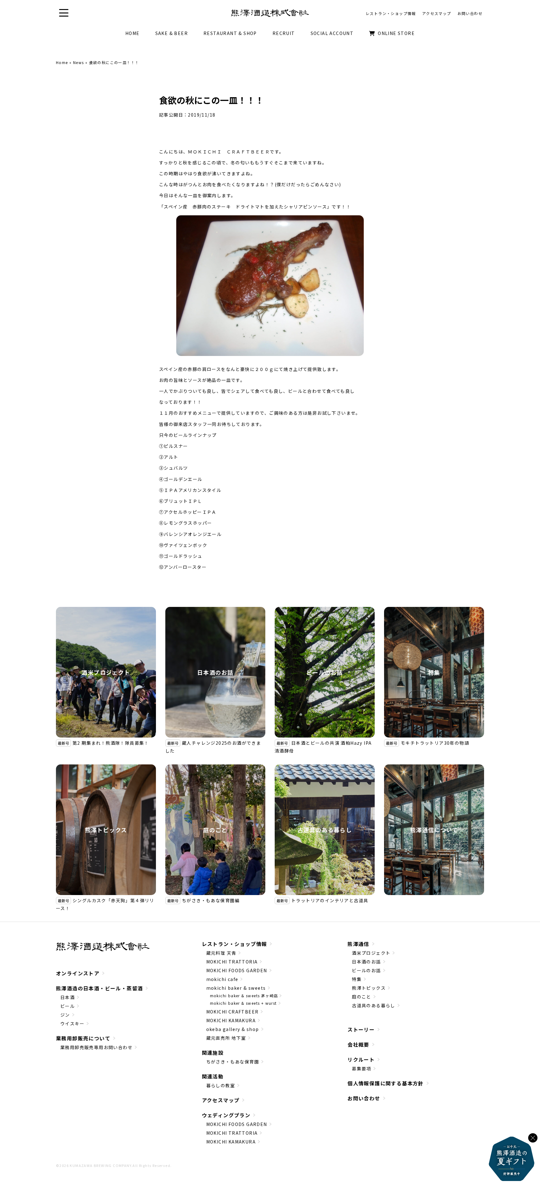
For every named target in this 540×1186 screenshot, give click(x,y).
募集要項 (361, 1068)
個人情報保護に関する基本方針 (386, 1083)
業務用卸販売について (83, 1038)
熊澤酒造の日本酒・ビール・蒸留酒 (99, 988)
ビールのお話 (325, 672)
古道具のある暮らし (325, 830)
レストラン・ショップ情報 (234, 944)
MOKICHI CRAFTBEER (232, 1011)
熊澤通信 (358, 944)
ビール (67, 1006)
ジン (65, 1015)
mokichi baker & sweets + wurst (243, 1003)
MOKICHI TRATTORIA (232, 961)
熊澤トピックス (106, 830)
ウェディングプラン (226, 1115)
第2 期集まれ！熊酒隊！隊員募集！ (110, 743)
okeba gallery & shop (232, 1029)
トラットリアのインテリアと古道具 (329, 900)
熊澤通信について (434, 830)
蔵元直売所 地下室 (226, 1038)
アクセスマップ (221, 1100)
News (78, 62)
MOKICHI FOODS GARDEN (236, 970)
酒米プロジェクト (106, 672)
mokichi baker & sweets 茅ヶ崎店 (244, 995)
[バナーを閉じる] (533, 1138)
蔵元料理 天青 (221, 953)
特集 (434, 672)
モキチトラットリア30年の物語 (435, 743)
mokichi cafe (222, 979)
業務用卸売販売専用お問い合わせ (96, 1047)
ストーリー (361, 1029)
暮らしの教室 (220, 1085)
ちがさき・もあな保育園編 (211, 900)
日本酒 (67, 997)
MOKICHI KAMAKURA (231, 1020)
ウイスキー (72, 1023)
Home (62, 62)
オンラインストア (77, 973)
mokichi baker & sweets (236, 988)
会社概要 (358, 1044)
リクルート (361, 1059)
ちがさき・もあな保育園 (232, 1061)
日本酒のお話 (215, 672)
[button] (64, 13)
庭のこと (215, 830)
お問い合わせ (364, 1098)
